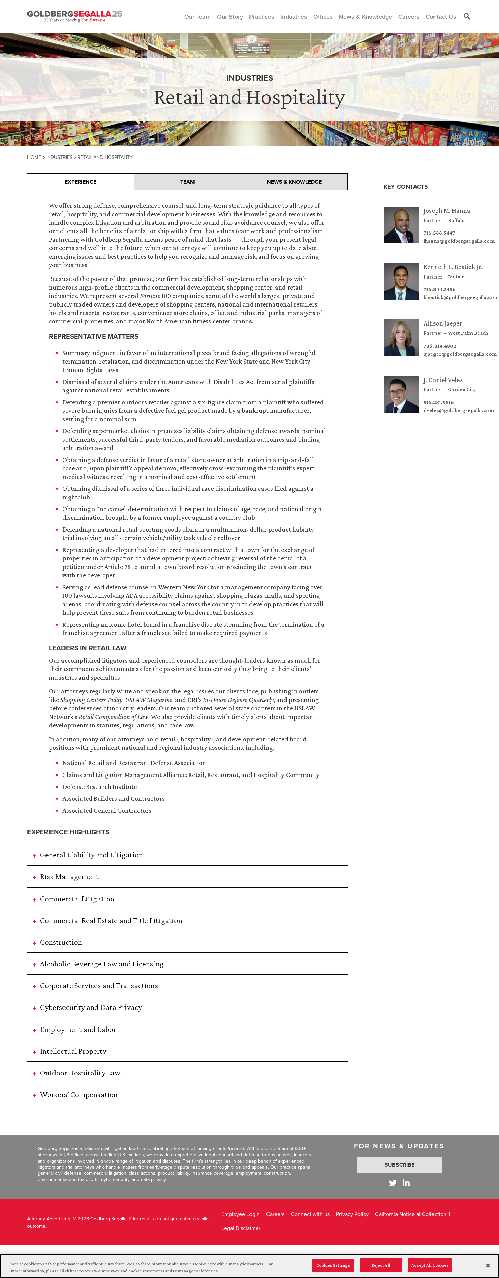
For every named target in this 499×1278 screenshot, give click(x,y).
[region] (249, 1266)
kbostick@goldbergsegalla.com (461, 297)
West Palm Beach (468, 333)
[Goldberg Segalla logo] (74, 16)
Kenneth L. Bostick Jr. (453, 267)
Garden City (462, 389)
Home (34, 157)
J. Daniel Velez (443, 380)
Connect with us (310, 1214)
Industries (59, 157)
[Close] (488, 1265)
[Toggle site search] (467, 16)
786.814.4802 (440, 346)
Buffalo (456, 220)
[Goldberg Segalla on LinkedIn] (406, 1183)
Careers (275, 1214)
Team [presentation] (187, 182)
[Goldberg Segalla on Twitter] (393, 1183)
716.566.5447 (439, 233)
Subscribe (399, 1165)
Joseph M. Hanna (447, 210)
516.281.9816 (439, 402)
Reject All (381, 1265)
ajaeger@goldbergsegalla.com (460, 354)
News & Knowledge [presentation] (294, 182)
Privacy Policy (352, 1214)
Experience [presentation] (80, 182)
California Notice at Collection (410, 1214)
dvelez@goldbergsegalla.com (459, 410)
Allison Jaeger (443, 323)
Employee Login (240, 1214)
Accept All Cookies (429, 1265)
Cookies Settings (333, 1265)
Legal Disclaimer (240, 1228)
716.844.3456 (440, 289)
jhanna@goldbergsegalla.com (459, 241)
